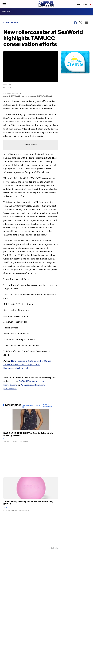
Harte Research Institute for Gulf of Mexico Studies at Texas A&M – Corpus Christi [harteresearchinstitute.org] (27, 364)
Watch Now (83, 4)
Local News (10, 22)
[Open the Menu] (4, 4)
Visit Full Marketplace (47, 405)
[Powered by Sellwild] (54, 548)
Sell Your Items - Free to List (31, 406)
